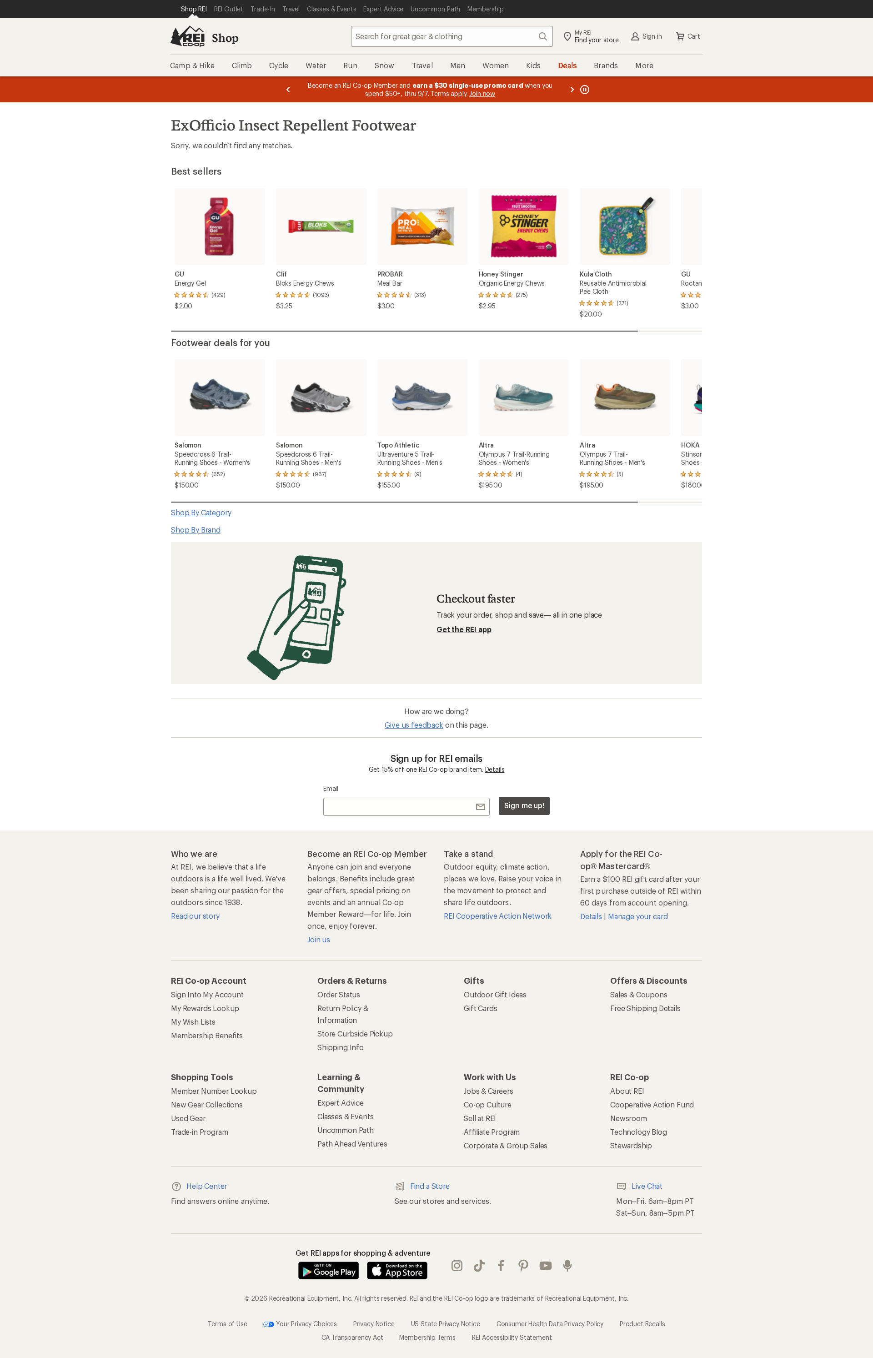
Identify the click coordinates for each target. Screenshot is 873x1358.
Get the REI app (464, 629)
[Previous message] (288, 89)
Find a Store (430, 1186)
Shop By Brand (196, 529)
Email (330, 788)
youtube (545, 1265)
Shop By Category (201, 512)
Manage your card (637, 916)
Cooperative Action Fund (652, 1104)
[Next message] (572, 89)
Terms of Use (227, 1323)
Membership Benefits (207, 1035)
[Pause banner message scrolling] (583, 89)
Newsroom (628, 1118)
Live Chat (647, 1186)
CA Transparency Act (352, 1337)
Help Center (206, 1186)
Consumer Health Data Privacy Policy (550, 1323)
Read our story (195, 915)
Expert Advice (340, 1102)
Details (495, 769)
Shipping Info (340, 1047)
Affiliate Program (492, 1131)
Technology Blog (638, 1131)
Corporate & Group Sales (505, 1145)
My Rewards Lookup (205, 1008)
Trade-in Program (199, 1131)
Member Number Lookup (214, 1090)
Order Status (338, 994)
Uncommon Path (345, 1130)
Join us (318, 939)
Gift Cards (480, 1008)
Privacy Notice (374, 1323)
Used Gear (188, 1118)
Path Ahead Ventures (352, 1143)
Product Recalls (642, 1323)
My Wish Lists (193, 1021)
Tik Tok (479, 1265)
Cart (693, 36)
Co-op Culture (488, 1104)
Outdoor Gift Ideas (495, 994)
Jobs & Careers (488, 1090)
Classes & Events (345, 1116)
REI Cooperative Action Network (498, 915)
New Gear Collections (207, 1104)
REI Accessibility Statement (512, 1337)
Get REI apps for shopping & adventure (363, 1252)
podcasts (567, 1265)
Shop (225, 37)
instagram (457, 1265)
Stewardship (631, 1145)
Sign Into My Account (207, 994)
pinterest (523, 1265)
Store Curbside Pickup (355, 1033)
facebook (501, 1265)
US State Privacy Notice (445, 1323)
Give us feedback (414, 724)
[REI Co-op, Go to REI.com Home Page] (187, 36)
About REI (627, 1090)
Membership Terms (427, 1337)
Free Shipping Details (645, 1008)
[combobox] (452, 36)
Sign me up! (524, 805)
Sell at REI (480, 1118)
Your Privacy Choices (305, 1323)
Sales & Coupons (638, 994)
